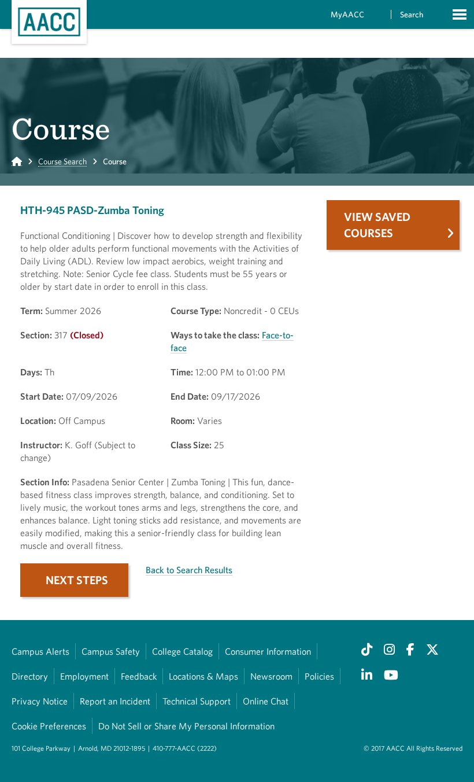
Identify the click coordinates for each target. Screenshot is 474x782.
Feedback (139, 676)
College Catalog (182, 651)
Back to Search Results (189, 570)
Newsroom (271, 676)
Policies (319, 676)
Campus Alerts (40, 651)
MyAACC (347, 14)
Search (411, 14)
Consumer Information (268, 651)
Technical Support (196, 701)
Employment (84, 676)
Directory (30, 676)
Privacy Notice (40, 701)
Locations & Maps (203, 676)
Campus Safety (111, 651)
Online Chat (265, 701)
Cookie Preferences (49, 726)
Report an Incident (115, 701)
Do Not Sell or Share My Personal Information (186, 726)
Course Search (62, 161)
